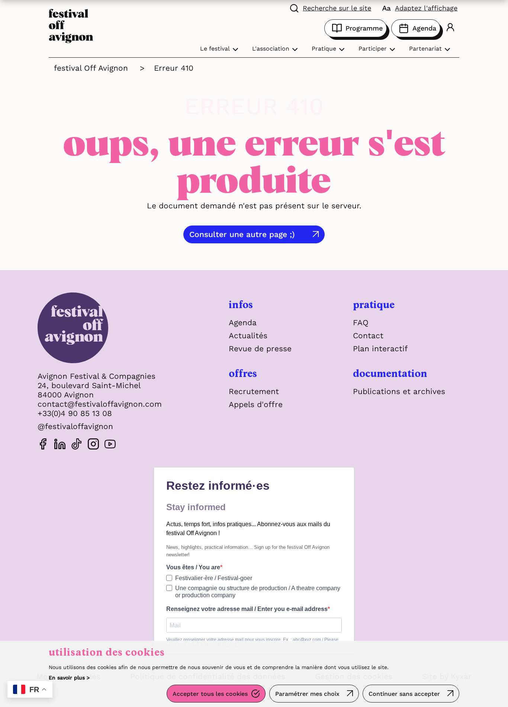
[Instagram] (93, 445)
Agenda (424, 28)
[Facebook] (43, 445)
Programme (364, 28)
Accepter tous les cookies (210, 693)
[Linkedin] (59, 445)
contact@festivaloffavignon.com (100, 404)
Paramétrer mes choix (307, 693)
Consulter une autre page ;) (242, 234)
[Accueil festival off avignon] (71, 25)
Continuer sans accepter (404, 693)
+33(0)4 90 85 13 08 (75, 413)
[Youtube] (110, 445)
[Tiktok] (76, 445)
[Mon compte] (450, 28)
